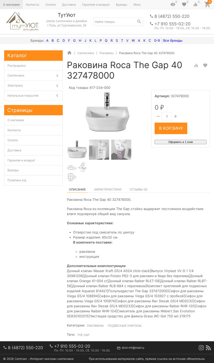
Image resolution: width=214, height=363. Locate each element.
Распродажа (17, 65)
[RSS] (208, 347)
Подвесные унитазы (124, 325)
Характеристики (107, 189)
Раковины (95, 325)
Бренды (121, 4)
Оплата (51, 4)
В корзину (171, 128)
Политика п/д (17, 180)
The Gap (83, 335)
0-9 (157, 40)
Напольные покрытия (23, 95)
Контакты (32, 4)
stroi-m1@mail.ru (133, 347)
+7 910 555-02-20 (172, 23)
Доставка (69, 4)
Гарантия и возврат (96, 4)
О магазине (11, 4)
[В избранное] (205, 65)
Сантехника (16, 75)
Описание (77, 189)
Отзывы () (139, 189)
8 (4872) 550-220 (172, 16)
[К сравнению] (196, 65)
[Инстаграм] (201, 347)
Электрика (15, 85)
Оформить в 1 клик (180, 142)
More (137, 4)
